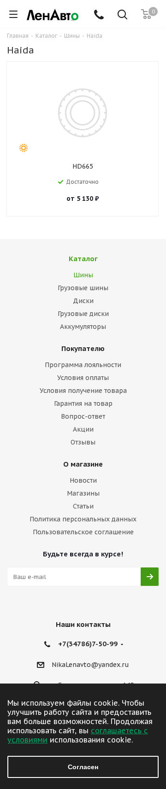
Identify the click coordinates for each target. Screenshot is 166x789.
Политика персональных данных (83, 519)
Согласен (83, 767)
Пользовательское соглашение (83, 532)
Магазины (83, 493)
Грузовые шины (83, 288)
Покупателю (83, 348)
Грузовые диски (83, 314)
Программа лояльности (83, 365)
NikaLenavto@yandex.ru (90, 664)
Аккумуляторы (83, 326)
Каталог (83, 258)
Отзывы (83, 442)
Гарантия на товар (83, 403)
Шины (83, 275)
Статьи (83, 506)
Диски (83, 301)
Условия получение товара (83, 390)
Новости (83, 480)
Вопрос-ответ (83, 416)
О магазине (83, 464)
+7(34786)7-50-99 (88, 643)
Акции (83, 429)
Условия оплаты (83, 378)
